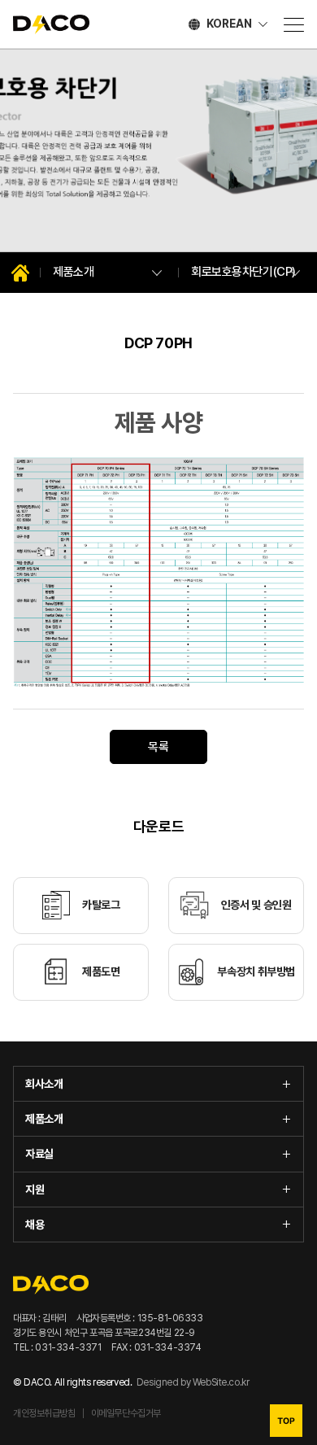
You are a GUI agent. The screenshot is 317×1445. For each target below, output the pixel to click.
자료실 (39, 1153)
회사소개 (44, 1083)
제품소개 (44, 1118)
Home (20, 272)
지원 (34, 1189)
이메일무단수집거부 (126, 1413)
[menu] (294, 25)
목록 (158, 747)
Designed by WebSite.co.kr (193, 1382)
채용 (34, 1224)
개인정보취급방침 (44, 1413)
